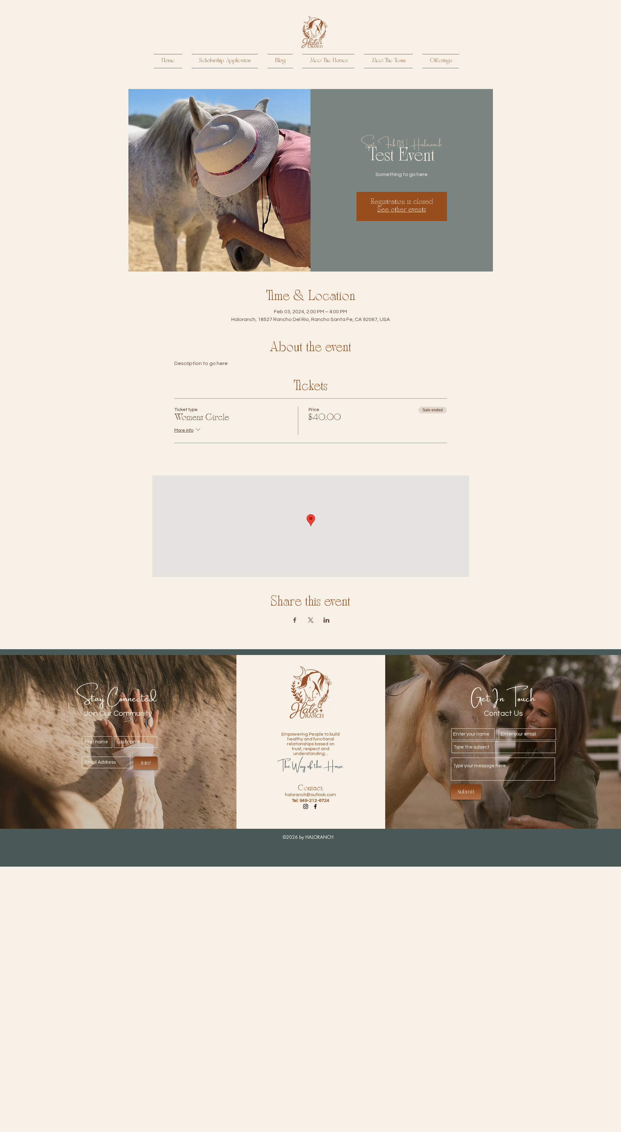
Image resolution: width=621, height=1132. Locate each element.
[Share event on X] (311, 620)
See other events (401, 210)
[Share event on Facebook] (295, 620)
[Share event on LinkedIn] (326, 620)
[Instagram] (305, 806)
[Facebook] (315, 806)
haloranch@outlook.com (310, 795)
